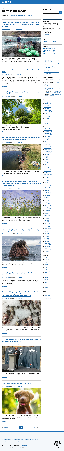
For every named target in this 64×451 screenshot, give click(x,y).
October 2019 (47, 212)
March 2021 (47, 184)
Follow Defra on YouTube (50, 51)
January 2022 (47, 167)
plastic (45, 274)
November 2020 (48, 190)
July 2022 (46, 157)
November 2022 (48, 151)
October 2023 (47, 133)
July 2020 (46, 197)
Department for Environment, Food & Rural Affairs (21, 15)
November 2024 (48, 111)
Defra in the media (14, 11)
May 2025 (46, 105)
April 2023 (46, 143)
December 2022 (48, 149)
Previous (6, 427)
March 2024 (47, 125)
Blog (3, 8)
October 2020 (47, 192)
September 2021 (48, 174)
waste (45, 282)
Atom (55, 41)
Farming (46, 262)
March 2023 (47, 144)
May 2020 (46, 200)
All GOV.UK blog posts (17, 439)
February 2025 (47, 107)
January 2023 (47, 148)
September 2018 (48, 233)
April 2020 (46, 202)
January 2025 (47, 108)
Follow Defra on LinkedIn (50, 53)
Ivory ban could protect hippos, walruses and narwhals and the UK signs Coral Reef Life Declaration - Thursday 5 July (21, 230)
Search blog (47, 9)
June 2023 (46, 139)
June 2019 (46, 218)
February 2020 (47, 205)
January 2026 (47, 102)
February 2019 (47, 225)
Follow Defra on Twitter (50, 48)
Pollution (46, 275)
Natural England (48, 271)
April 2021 (46, 182)
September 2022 (48, 154)
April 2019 (46, 221)
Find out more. (46, 34)
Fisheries (46, 264)
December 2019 (47, 208)
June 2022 (46, 159)
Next (35, 427)
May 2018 (46, 239)
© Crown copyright (57, 447)
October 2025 (47, 103)
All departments (34, 439)
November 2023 (48, 131)
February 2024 (47, 126)
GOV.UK (27, 439)
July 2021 (46, 177)
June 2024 (46, 120)
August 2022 (47, 156)
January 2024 (47, 128)
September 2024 (48, 115)
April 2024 (46, 123)
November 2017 (47, 249)
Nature (46, 272)
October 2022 (47, 152)
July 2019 (46, 216)
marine (46, 269)
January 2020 (47, 207)
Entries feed (47, 295)
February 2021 (47, 185)
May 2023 (46, 141)
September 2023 (48, 134)
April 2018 (46, 241)
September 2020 (48, 193)
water (45, 284)
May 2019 (46, 220)
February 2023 (47, 146)
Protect (46, 277)
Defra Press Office (6, 29)
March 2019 (47, 223)
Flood (45, 266)
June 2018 (46, 238)
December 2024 (48, 110)
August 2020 (47, 195)
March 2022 (47, 164)
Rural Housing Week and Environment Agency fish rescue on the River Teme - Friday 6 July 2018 (21, 138)
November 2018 (48, 230)
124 (25, 427)
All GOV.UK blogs (6, 439)
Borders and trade (48, 257)
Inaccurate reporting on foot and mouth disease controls (52, 84)
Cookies (17, 441)
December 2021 (47, 169)
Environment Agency (49, 261)
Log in (45, 293)
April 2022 (46, 162)
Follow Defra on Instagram (50, 50)
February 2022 (47, 166)
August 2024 (47, 116)
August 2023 (47, 136)
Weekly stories (19, 29)
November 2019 (48, 210)
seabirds (46, 279)
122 (17, 427)
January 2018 (47, 246)
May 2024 (46, 121)
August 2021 (47, 175)
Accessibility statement (8, 441)
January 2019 (47, 226)
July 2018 (46, 236)
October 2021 (47, 172)
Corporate (46, 259)
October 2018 (47, 231)
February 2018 (47, 244)
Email (46, 41)
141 (31, 427)
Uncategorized (47, 280)
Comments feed (47, 297)
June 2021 (46, 179)
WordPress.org (47, 298)
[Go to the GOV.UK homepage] (7, 2)
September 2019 (48, 213)
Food (45, 267)
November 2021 (48, 171)
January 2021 (47, 187)
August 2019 (47, 215)
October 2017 (47, 251)
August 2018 (47, 235)
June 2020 (46, 198)
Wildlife (46, 287)
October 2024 (47, 113)
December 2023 (48, 130)
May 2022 (46, 161)
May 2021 (46, 180)
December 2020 (48, 189)
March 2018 (47, 243)
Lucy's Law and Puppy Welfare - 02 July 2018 (16, 383)
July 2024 (46, 118)
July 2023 (46, 138)
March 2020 (47, 203)
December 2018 (47, 228)
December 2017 (47, 248)
